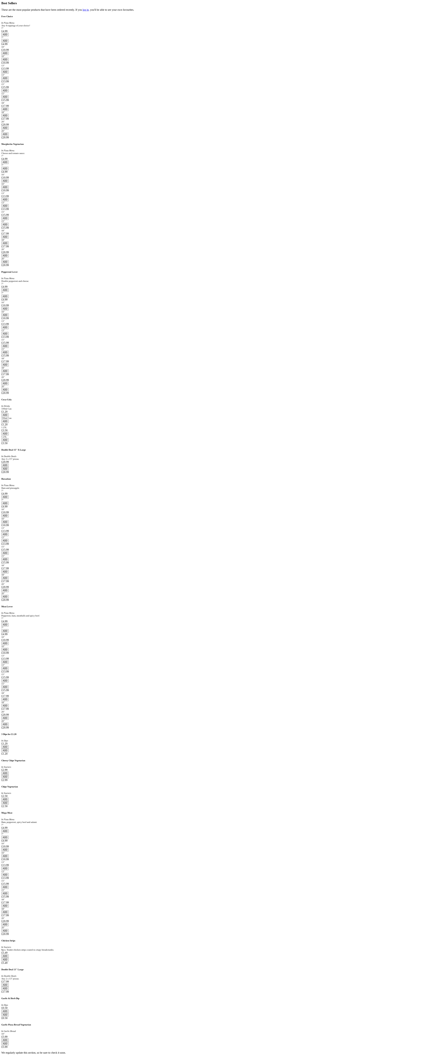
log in (86, 9)
